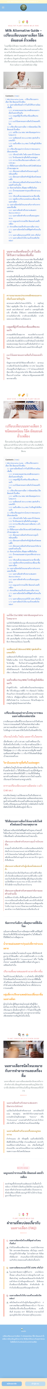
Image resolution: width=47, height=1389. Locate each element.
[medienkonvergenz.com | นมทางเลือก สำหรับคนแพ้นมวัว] (23, 7)
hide (16, 96)
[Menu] (3, 7)
